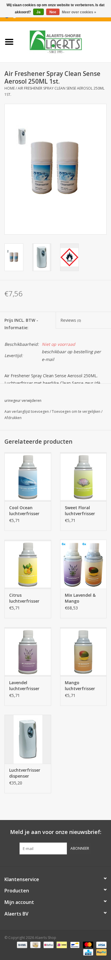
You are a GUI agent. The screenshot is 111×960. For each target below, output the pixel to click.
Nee (52, 12)
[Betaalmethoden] (21, 944)
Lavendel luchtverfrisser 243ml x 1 (24, 686)
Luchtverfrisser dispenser (24, 773)
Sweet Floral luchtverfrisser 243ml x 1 (80, 511)
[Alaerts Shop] (65, 41)
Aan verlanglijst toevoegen (26, 411)
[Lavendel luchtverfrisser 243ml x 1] (27, 651)
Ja (38, 12)
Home (9, 88)
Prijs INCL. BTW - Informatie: (21, 323)
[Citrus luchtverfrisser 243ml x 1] (27, 564)
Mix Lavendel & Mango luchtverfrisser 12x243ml (80, 598)
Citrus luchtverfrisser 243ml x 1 (24, 598)
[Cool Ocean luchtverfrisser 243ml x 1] (27, 476)
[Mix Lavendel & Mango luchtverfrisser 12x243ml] (83, 564)
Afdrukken (13, 417)
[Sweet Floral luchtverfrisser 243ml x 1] (83, 476)
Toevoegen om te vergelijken (76, 411)
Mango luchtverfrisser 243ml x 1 (80, 686)
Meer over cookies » (79, 12)
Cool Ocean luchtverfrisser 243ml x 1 (24, 511)
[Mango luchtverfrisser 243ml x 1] (83, 651)
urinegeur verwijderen (22, 400)
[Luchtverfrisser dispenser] (27, 739)
